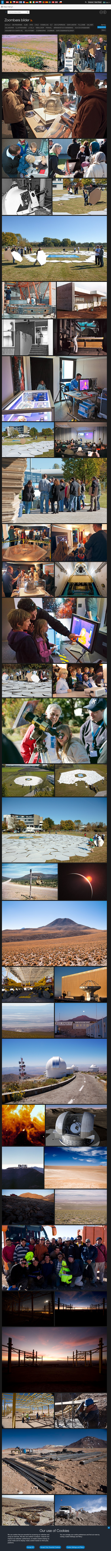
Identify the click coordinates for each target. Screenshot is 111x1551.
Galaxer (90, 25)
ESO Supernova (59, 25)
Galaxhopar (9, 28)
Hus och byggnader (82, 28)
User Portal (98, 2)
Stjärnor (50, 30)
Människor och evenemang (63, 28)
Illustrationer (21, 28)
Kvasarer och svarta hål (14, 30)
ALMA (26, 25)
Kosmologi (44, 25)
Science (90, 2)
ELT (51, 25)
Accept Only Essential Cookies (50, 1547)
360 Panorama (17, 25)
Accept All (30, 1547)
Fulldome (81, 25)
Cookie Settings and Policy (75, 1547)
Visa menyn (8, 7)
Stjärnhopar (41, 30)
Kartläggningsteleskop (65, 30)
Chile (37, 25)
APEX (31, 25)
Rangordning (101, 27)
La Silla (31, 28)
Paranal (49, 28)
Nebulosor (40, 28)
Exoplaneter (71, 25)
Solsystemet (29, 30)
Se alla (7, 25)
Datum (103, 30)
